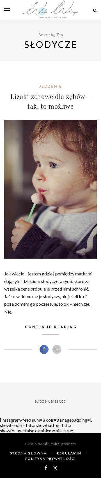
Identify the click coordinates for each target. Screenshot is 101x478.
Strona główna (28, 453)
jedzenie (50, 86)
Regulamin (69, 453)
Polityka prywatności (50, 458)
